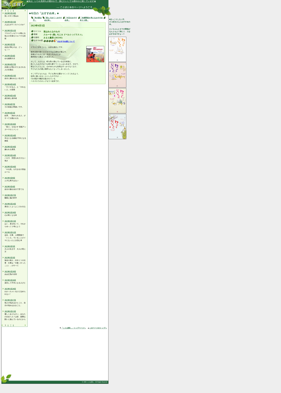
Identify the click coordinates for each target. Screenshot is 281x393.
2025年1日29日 (10, 272)
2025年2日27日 (10, 195)
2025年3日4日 (10, 187)
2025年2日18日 (10, 213)
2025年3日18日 (10, 147)
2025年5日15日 (10, 22)
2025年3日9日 (10, 178)
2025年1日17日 (10, 300)
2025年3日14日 (10, 155)
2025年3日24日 (10, 135)
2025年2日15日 (10, 221)
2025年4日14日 (10, 96)
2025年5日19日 (10, 13)
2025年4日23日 (10, 76)
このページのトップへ (98, 328)
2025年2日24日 (10, 204)
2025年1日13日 (10, 311)
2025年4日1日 (10, 113)
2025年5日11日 (10, 31)
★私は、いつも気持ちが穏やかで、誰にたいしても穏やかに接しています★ (61, 1)
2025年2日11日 (10, 232)
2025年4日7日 (10, 104)
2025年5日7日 (10, 45)
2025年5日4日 (10, 56)
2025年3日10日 (10, 167)
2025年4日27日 (10, 64)
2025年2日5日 (10, 246)
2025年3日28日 (10, 124)
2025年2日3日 (10, 258)
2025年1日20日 (10, 289)
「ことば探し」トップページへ (73, 328)
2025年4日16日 (10, 84)
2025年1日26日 (10, 280)
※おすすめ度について (66, 41)
